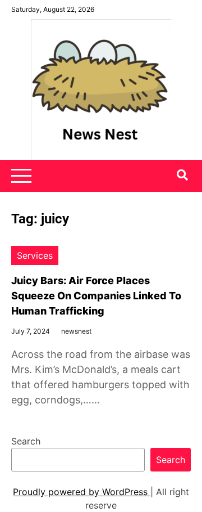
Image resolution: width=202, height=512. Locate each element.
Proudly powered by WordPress (81, 491)
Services (35, 255)
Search (25, 441)
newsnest (76, 331)
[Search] (182, 175)
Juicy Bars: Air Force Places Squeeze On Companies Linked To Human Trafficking (96, 296)
